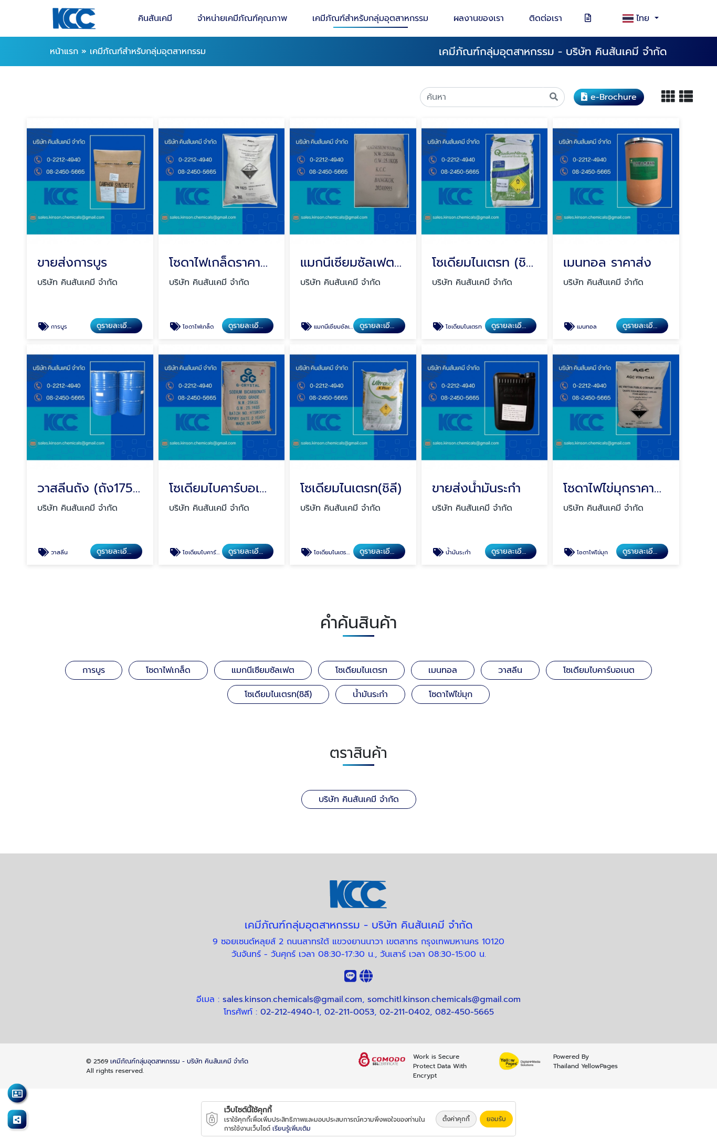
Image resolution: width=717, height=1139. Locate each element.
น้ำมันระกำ (370, 694)
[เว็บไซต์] (366, 978)
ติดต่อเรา (545, 18)
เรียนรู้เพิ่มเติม (291, 1128)
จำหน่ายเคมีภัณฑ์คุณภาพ (242, 18)
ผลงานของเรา (479, 18)
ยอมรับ (496, 1119)
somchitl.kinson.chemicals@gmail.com (444, 999)
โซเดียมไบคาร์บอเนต (599, 670)
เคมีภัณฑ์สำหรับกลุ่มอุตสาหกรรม (370, 18)
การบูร (93, 670)
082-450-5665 (464, 1012)
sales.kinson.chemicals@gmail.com (292, 999)
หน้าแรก (64, 51)
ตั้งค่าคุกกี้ (456, 1119)
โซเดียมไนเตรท (361, 670)
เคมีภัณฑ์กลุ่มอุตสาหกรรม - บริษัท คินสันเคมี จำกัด (179, 1061)
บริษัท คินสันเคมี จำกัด (359, 799)
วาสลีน (510, 670)
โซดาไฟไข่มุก (450, 694)
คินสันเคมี (155, 18)
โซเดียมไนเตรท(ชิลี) (278, 694)
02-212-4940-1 (289, 1012)
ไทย (644, 18)
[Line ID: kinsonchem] (350, 978)
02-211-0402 (404, 1012)
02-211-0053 (349, 1012)
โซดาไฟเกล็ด (168, 670)
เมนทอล (442, 670)
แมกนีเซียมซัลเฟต (262, 670)
